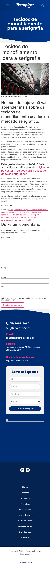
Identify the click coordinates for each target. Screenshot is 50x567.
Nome (4, 268)
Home (25, 487)
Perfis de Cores (25, 521)
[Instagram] (22, 470)
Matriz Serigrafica (24, 210)
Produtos (25, 493)
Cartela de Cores (25, 515)
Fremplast (13, 210)
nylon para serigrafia (21, 212)
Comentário (6, 237)
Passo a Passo (25, 509)
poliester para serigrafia (18, 215)
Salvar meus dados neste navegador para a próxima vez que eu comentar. (23, 299)
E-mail (4, 277)
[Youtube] (28, 470)
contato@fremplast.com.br (20, 337)
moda (33, 210)
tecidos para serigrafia (17, 220)
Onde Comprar (25, 532)
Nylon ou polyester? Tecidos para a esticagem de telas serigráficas (25, 170)
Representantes (25, 526)
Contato (25, 538)
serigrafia (12, 217)
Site (2, 287)
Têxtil (28, 220)
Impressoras (25, 498)
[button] (42, 5)
